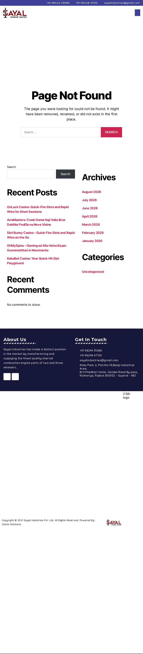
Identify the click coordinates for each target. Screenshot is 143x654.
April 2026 (89, 216)
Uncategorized (93, 271)
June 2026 (90, 208)
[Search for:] (59, 133)
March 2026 (91, 224)
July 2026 (89, 200)
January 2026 (92, 241)
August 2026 (91, 192)
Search (11, 167)
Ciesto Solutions (11, 524)
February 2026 (93, 233)
